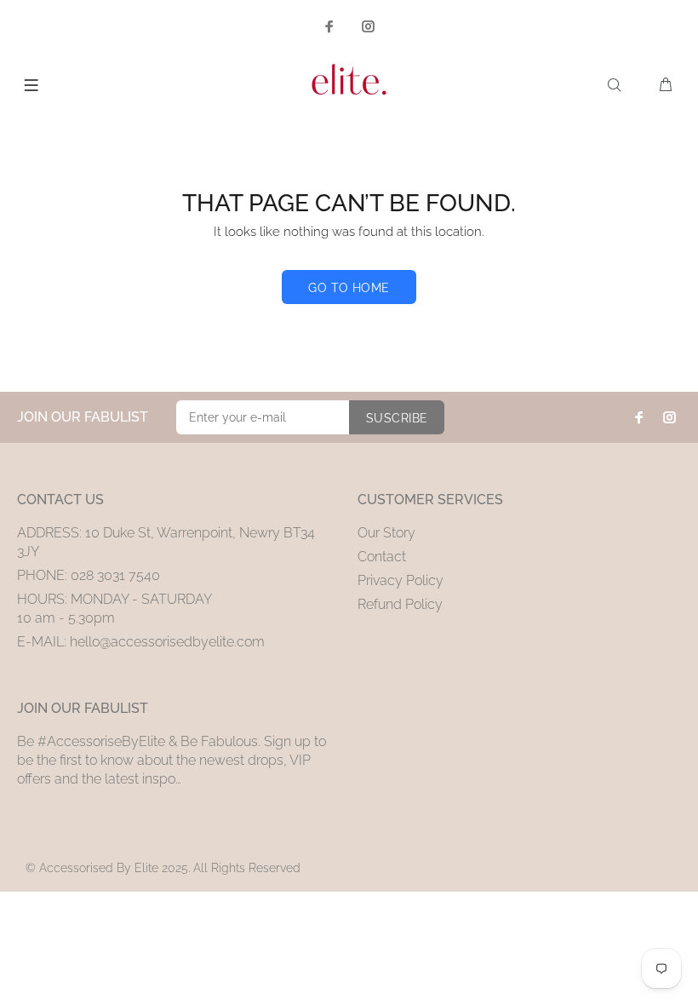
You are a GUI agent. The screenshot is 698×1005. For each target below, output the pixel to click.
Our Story (386, 533)
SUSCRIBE (396, 418)
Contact (382, 556)
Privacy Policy (400, 580)
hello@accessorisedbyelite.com (167, 642)
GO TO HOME (348, 288)
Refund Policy (400, 604)
